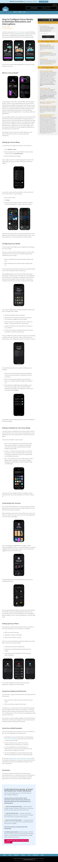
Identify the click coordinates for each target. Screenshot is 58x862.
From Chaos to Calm (45, 88)
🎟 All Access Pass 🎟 (45, 44)
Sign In (42, 855)
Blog (29, 855)
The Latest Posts (47, 67)
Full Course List (43, 59)
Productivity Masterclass (46, 52)
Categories (34, 8)
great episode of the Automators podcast (20, 758)
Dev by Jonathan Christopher (37, 860)
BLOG (24, 11)
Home (4, 855)
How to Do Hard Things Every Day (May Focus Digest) (47, 115)
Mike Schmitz (8, 28)
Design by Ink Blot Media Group (21, 860)
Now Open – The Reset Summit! (47, 102)
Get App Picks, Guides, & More (48, 22)
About (9, 855)
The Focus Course (34, 858)
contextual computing (12, 738)
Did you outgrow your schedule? (48, 106)
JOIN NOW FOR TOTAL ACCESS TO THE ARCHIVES (16, 841)
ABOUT (15, 11)
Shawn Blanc (20, 858)
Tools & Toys (41, 858)
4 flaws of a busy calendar (46, 71)
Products (16, 855)
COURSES (20, 11)
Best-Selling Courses (48, 41)
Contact (23, 855)
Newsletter (35, 855)
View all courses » (49, 63)
